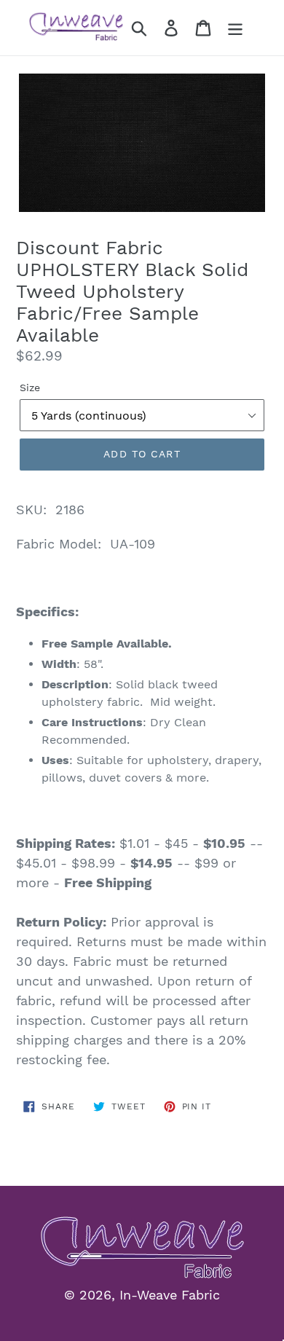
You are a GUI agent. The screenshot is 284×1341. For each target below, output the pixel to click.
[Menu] (235, 28)
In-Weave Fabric (169, 1294)
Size (30, 387)
